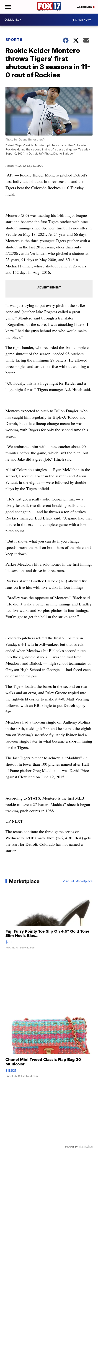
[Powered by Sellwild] (86, 1146)
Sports (14, 39)
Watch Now (85, 7)
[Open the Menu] (7, 6)
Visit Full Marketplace (78, 881)
